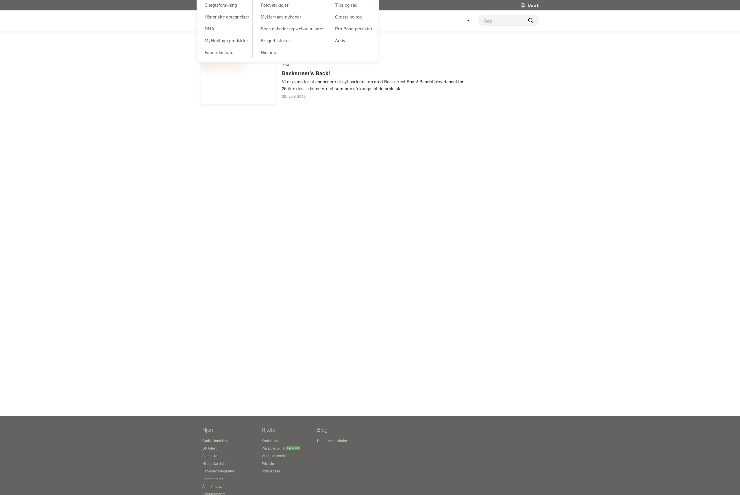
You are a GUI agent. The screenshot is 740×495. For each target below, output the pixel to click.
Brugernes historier (332, 440)
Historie (268, 52)
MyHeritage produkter (226, 40)
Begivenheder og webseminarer (292, 28)
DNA (209, 28)
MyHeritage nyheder (281, 17)
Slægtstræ (210, 455)
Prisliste (268, 463)
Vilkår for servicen (276, 455)
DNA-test (209, 448)
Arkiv (340, 40)
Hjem (208, 429)
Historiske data (214, 463)
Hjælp (268, 429)
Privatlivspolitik (273, 448)
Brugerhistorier (275, 40)
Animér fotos (212, 486)
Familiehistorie (219, 52)
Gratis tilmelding (215, 440)
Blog (322, 429)
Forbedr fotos (212, 478)
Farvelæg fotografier (218, 470)
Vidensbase (271, 470)
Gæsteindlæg (348, 17)
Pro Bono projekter (353, 28)
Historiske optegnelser (227, 17)
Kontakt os (270, 440)
